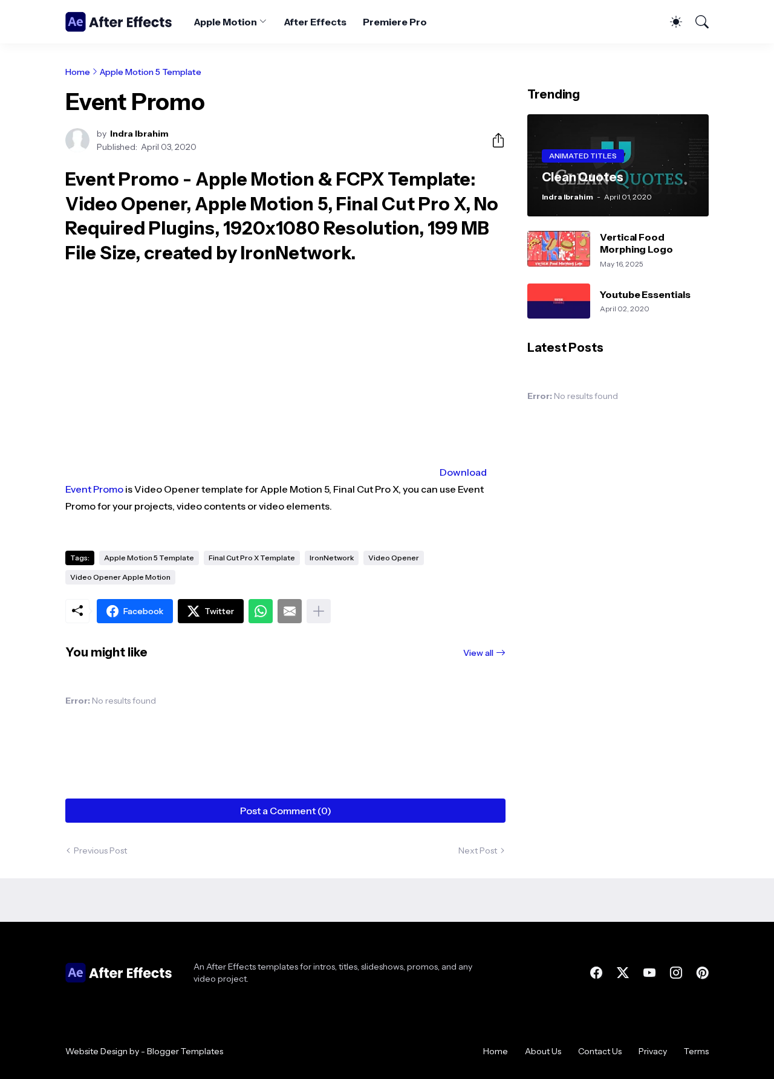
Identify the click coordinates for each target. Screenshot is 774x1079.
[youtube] (649, 973)
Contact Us (600, 1051)
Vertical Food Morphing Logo (636, 243)
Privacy (653, 1051)
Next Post (477, 850)
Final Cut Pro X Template (252, 557)
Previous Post (100, 850)
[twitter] (623, 973)
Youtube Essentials (645, 294)
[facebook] (596, 973)
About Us (543, 1051)
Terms (696, 1051)
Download (463, 472)
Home (77, 71)
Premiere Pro (394, 22)
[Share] (493, 140)
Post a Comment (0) (285, 811)
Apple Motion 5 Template (150, 71)
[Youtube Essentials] (558, 301)
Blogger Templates (185, 1051)
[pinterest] (703, 973)
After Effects (315, 22)
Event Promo (94, 489)
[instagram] (676, 973)
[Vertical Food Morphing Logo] (558, 249)
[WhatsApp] (261, 611)
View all (478, 652)
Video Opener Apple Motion (120, 577)
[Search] (697, 22)
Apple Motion (225, 22)
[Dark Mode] (670, 22)
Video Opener (393, 557)
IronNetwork (332, 557)
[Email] (290, 611)
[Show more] (319, 611)
